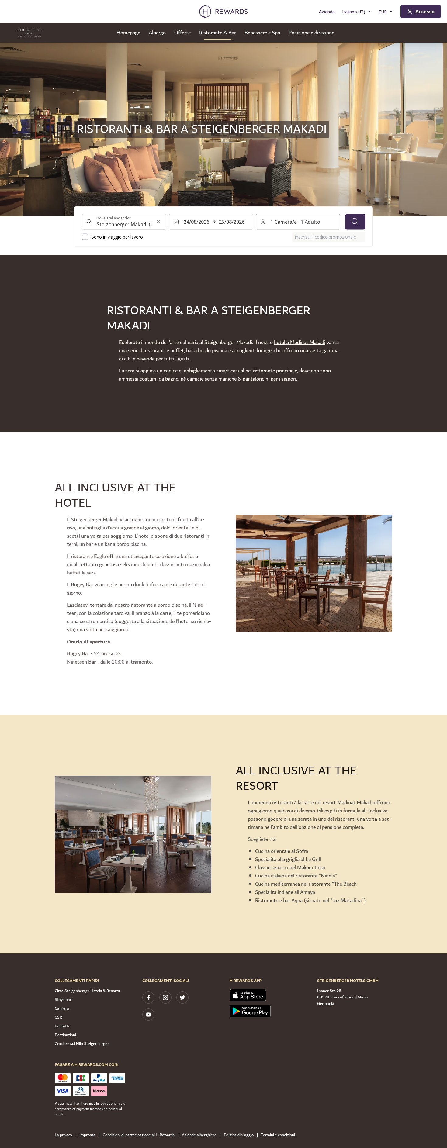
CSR (58, 1017)
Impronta (87, 1135)
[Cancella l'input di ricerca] (158, 222)
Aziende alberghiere (199, 1135)
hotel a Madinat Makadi (299, 342)
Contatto (62, 1026)
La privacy (63, 1135)
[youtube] (148, 1014)
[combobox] (124, 221)
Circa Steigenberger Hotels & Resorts (87, 991)
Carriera (62, 1008)
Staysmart (64, 999)
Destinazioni (65, 1035)
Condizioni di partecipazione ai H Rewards (139, 1135)
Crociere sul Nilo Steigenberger (82, 1043)
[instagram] (165, 997)
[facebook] (148, 997)
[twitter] (182, 997)
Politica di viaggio (239, 1135)
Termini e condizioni (278, 1135)
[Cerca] (355, 221)
